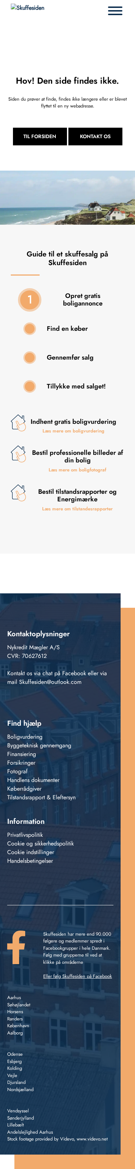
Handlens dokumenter (33, 780)
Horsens (15, 1011)
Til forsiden (39, 136)
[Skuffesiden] (27, 11)
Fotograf (17, 771)
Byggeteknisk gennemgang (39, 745)
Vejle (12, 1075)
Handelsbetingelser (30, 861)
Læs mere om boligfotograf (77, 469)
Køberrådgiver (24, 789)
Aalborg (15, 1032)
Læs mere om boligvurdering (73, 430)
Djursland (16, 1082)
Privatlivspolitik (25, 835)
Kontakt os (95, 136)
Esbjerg (14, 1061)
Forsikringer (21, 763)
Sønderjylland (20, 1118)
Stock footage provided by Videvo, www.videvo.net (57, 1138)
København (18, 1025)
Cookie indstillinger (30, 852)
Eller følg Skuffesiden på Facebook (77, 976)
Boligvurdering (24, 737)
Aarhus (14, 997)
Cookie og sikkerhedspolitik (40, 843)
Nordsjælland (20, 1089)
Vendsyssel (18, 1110)
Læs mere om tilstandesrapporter (77, 508)
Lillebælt (15, 1124)
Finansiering (21, 754)
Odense (15, 1054)
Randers (15, 1018)
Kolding (14, 1068)
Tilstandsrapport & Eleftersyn (41, 797)
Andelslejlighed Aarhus (30, 1132)
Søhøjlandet (18, 1004)
